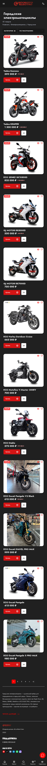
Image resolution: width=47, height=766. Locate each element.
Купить (8, 80)
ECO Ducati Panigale (13, 602)
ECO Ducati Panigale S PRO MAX (20, 655)
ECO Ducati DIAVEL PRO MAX (18, 549)
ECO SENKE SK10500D (15, 177)
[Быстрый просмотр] (23, 79)
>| (33, 682)
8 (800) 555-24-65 (9, 742)
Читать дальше (10, 714)
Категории (8, 31)
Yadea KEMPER (11, 124)
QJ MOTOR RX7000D (14, 283)
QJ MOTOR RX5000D (14, 230)
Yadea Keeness (11, 71)
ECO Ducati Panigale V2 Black (18, 496)
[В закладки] (42, 37)
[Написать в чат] (43, 755)
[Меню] (3, 3)
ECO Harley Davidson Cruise (17, 337)
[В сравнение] (38, 37)
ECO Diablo (9, 443)
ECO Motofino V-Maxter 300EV (19, 390)
